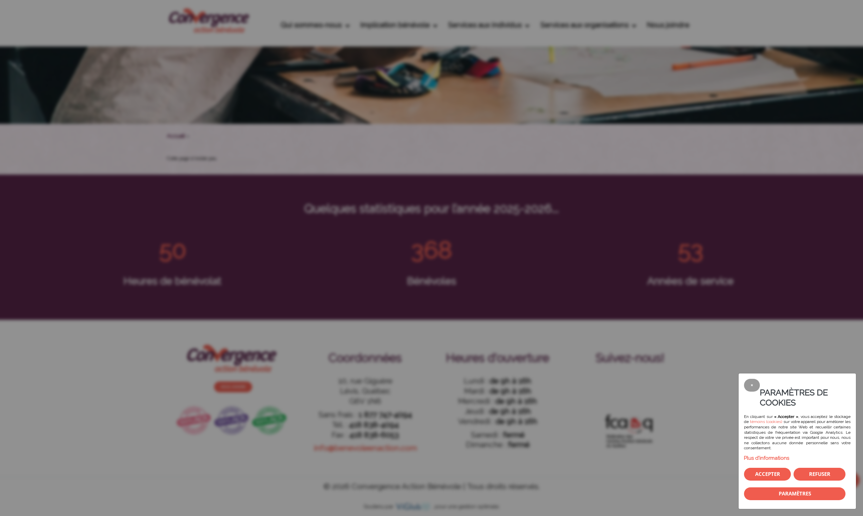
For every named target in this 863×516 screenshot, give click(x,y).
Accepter (767, 474)
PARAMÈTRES (795, 493)
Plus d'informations (766, 458)
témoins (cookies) (766, 421)
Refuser (819, 474)
